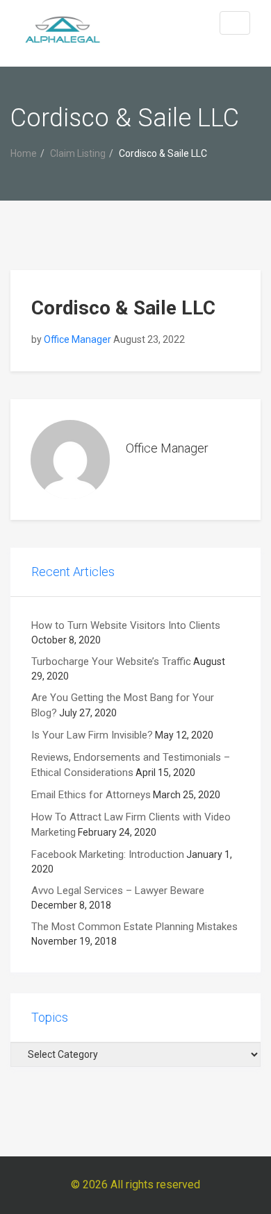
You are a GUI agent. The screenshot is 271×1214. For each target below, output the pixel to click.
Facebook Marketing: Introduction (107, 854)
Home (23, 153)
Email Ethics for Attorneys (91, 795)
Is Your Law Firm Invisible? (92, 735)
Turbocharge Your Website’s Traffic (111, 661)
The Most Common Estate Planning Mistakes (134, 926)
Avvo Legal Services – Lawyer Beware (117, 890)
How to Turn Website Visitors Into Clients (125, 625)
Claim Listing (78, 153)
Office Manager (77, 339)
